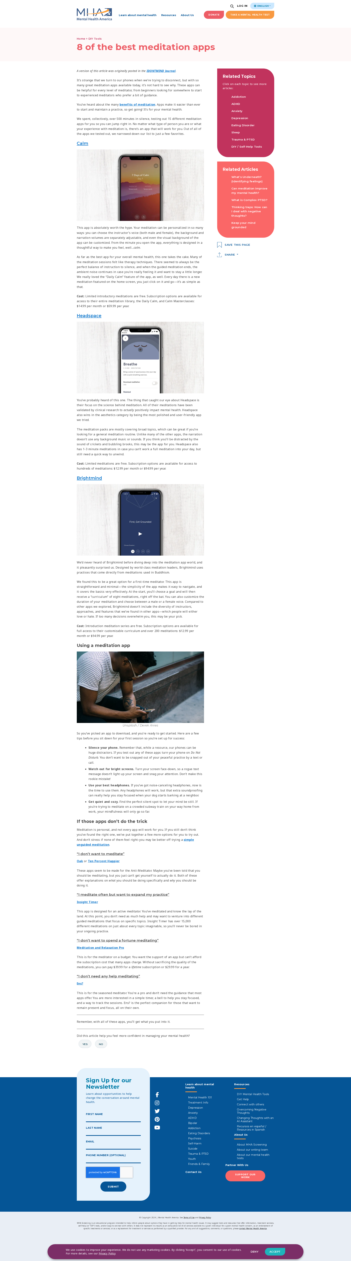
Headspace (89, 315)
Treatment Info (198, 1102)
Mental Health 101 (200, 1097)
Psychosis (194, 1138)
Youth (192, 1159)
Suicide (192, 1148)
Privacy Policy (205, 1217)
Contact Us (193, 1172)
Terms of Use (189, 1217)
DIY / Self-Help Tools (246, 146)
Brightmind (89, 478)
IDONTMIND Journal (161, 71)
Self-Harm (194, 1143)
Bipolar (192, 1123)
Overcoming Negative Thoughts (251, 1111)
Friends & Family (199, 1164)
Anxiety (236, 111)
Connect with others (250, 1104)
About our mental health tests (253, 1156)
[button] (232, 6)
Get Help (243, 1099)
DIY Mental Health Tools (253, 1094)
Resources (168, 15)
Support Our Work (245, 1176)
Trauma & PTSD (243, 139)
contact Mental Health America (253, 1228)
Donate (213, 14)
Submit (113, 1186)
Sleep (235, 132)
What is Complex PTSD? (249, 200)
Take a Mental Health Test (250, 14)
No (101, 1044)
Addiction (238, 96)
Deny (254, 1251)
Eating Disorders (199, 1133)
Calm (82, 143)
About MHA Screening (252, 1144)
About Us (187, 15)
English (262, 6)
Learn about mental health (137, 15)
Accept (275, 1251)
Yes (85, 1044)
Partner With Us (236, 1165)
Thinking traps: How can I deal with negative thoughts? (249, 211)
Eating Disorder (243, 125)
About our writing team (252, 1149)
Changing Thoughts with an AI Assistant (255, 1119)
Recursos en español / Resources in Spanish (251, 1128)
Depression (239, 118)
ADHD (235, 104)
